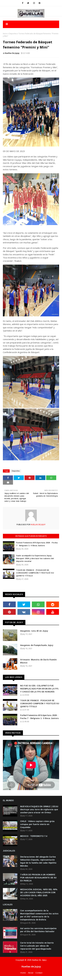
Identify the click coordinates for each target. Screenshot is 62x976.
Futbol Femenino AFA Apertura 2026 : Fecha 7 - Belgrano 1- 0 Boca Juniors (37, 544)
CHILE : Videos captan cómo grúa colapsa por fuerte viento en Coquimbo (37, 824)
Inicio (5, 33)
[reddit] (52, 604)
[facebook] (22, 3)
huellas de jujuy (12, 53)
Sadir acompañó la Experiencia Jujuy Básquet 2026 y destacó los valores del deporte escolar (35, 558)
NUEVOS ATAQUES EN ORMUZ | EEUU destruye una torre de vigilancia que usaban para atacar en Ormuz (39, 809)
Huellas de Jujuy (39, 960)
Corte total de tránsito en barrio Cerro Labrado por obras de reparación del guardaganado (37, 946)
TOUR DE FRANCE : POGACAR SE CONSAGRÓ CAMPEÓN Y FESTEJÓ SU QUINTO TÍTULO (35, 573)
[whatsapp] (38, 604)
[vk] (23, 612)
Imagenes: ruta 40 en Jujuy (34, 631)
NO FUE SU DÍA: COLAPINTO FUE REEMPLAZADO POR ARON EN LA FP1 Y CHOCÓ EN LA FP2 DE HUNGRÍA (39, 689)
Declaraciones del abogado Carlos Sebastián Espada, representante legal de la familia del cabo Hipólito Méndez (38, 861)
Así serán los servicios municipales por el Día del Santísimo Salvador (38, 930)
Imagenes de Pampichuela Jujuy (36, 645)
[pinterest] (39, 3)
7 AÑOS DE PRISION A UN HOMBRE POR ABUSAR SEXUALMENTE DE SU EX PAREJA (38, 877)
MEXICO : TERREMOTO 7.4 (33, 836)
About (30, 973)
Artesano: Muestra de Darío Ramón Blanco (38, 661)
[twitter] (28, 3)
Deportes (13, 33)
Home (23, 973)
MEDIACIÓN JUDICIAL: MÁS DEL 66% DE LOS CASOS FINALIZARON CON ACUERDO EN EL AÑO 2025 (38, 892)
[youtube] (52, 612)
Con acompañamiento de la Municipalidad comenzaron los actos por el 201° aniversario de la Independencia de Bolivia (39, 915)
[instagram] (34, 3)
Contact (38, 973)
